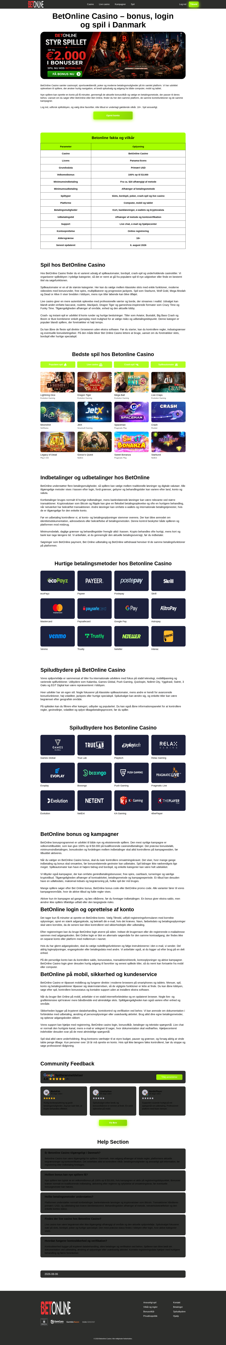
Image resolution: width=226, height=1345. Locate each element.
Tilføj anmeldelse (169, 1077)
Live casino (92, 364)
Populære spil (56, 364)
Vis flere (113, 1123)
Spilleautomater (166, 364)
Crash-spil (129, 364)
